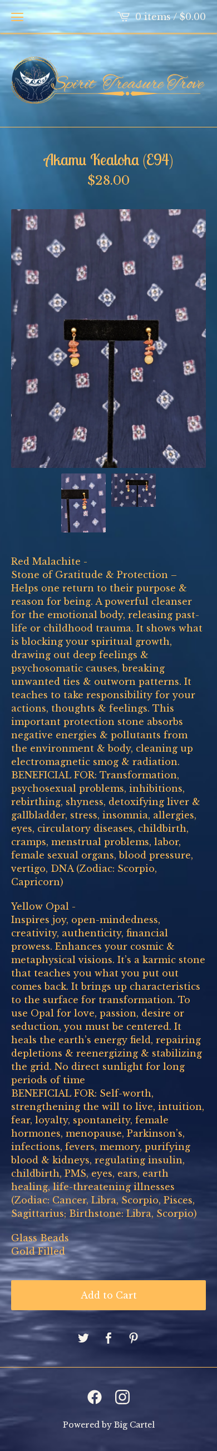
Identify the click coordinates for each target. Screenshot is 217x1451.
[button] (17, 17)
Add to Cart (109, 1295)
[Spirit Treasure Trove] (108, 80)
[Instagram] (122, 1397)
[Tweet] (83, 1338)
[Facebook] (94, 1397)
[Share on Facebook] (108, 1338)
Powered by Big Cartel (109, 1425)
